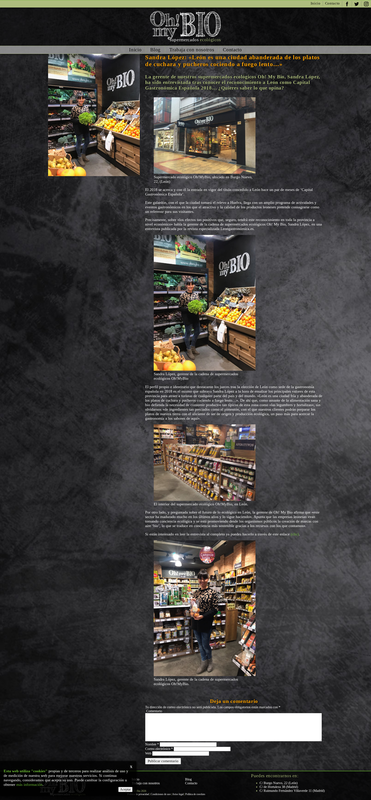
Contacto (332, 3)
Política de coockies (195, 794)
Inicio (316, 3)
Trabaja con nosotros (191, 49)
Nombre (152, 744)
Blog (155, 49)
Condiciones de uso (161, 794)
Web (148, 753)
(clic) (295, 534)
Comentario (154, 711)
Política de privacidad (138, 794)
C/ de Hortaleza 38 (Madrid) (279, 787)
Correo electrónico (159, 749)
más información (29, 784)
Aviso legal (178, 794)
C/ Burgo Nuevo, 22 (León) (279, 783)
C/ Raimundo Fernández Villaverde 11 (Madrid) (292, 790)
